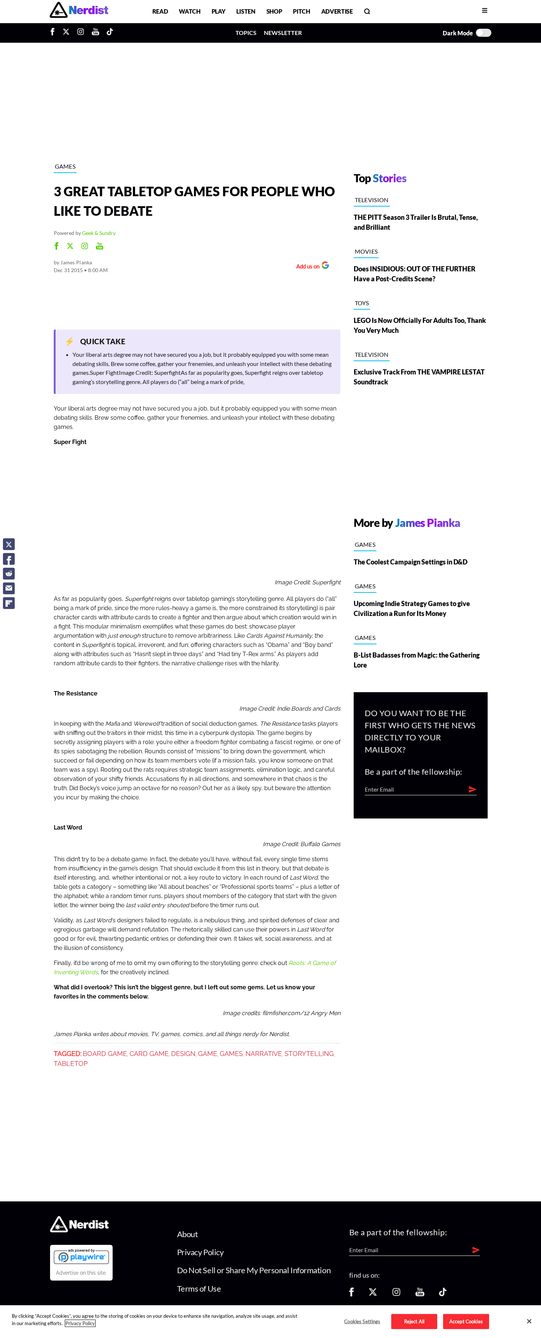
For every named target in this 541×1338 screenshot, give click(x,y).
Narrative (263, 1053)
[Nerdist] (79, 11)
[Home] (79, 1230)
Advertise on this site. (81, 1273)
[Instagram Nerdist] (80, 32)
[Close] (529, 1321)
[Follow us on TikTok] (442, 1294)
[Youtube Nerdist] (95, 32)
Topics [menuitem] (246, 32)
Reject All (414, 1321)
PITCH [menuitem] (301, 11)
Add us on (306, 267)
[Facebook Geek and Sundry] (56, 246)
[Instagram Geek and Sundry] (84, 246)
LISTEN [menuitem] (245, 11)
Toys (362, 302)
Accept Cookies (466, 1321)
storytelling (309, 1053)
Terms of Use (199, 1288)
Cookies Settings (362, 1321)
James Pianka (76, 262)
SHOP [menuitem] (274, 11)
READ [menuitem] (160, 11)
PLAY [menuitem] (219, 11)
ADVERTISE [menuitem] (337, 11)
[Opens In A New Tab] (81, 1256)
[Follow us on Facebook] (351, 1294)
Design (183, 1053)
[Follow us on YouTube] (420, 1294)
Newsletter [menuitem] (283, 32)
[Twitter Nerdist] (66, 32)
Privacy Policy (200, 1252)
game (207, 1053)
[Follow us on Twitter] (372, 1294)
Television (372, 199)
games (231, 1053)
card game (149, 1053)
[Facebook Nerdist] (54, 32)
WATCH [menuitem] (189, 11)
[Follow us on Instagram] (396, 1294)
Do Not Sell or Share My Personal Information (254, 1270)
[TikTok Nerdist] (110, 32)
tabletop (71, 1063)
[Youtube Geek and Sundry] (99, 246)
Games (65, 166)
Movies (366, 251)
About (187, 1234)
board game (105, 1053)
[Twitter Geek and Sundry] (70, 246)
